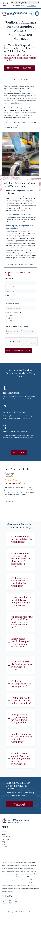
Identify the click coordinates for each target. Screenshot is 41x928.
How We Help (7, 837)
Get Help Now (19, 452)
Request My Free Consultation (19, 804)
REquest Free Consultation (19, 68)
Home (4, 832)
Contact (4, 847)
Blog (3, 842)
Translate (31, 5)
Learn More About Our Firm (20, 265)
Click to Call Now (20, 80)
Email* (7, 295)
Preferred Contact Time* (14, 312)
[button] (37, 13)
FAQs (3, 844)
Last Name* (9, 287)
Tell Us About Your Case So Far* (17, 326)
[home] (14, 13)
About (4, 834)
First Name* (9, 278)
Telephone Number (12, 303)
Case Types (6, 839)
